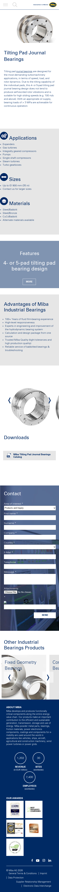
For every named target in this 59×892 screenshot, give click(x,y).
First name (11, 513)
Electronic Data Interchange (37, 886)
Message (10, 572)
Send (45, 615)
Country (9, 542)
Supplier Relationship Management (33, 882)
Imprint (43, 873)
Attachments (11, 588)
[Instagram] (43, 861)
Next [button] (49, 400)
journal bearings (24, 71)
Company (10, 533)
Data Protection (16, 878)
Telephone (10, 562)
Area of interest (13, 504)
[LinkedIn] (49, 861)
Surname (10, 523)
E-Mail (8, 552)
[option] (29, 400)
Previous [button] (9, 400)
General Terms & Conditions (23, 873)
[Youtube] (37, 861)
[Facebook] (32, 861)
